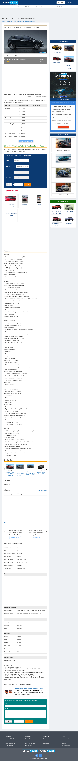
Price (5, 24)
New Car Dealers (61, 7)
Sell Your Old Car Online (63, 99)
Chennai (26, 741)
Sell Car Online (7, 7)
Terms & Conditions (21, 182)
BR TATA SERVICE (36, 528)
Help (63, 739)
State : (7, 172)
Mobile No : (8, 166)
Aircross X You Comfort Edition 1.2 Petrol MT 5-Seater (30, 474)
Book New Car (46, 739)
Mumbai (26, 739)
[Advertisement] (39, 12)
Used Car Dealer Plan (28, 7)
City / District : (9, 178)
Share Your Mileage (42, 490)
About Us (64, 741)
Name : (7, 160)
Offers (11, 24)
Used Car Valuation (10, 745)
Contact (68, 741)
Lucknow (30, 745)
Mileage (16, 24)
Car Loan (8, 741)
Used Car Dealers (40, 7)
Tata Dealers (7, 523)
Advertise (64, 743)
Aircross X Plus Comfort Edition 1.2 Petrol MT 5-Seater (20, 474)
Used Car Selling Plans (11, 739)
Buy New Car (51, 7)
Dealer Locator (46, 743)
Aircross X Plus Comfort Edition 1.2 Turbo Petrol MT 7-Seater (10, 475)
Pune (30, 739)
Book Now (27, 185)
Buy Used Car (17, 7)
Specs (21, 24)
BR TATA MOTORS (15, 528)
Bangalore (27, 743)
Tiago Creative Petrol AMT (41, 473)
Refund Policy (68, 739)
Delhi (26, 745)
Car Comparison (46, 741)
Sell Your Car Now (63, 127)
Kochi (30, 741)
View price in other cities (26, 141)
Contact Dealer (15, 538)
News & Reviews (28, 24)
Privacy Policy (67, 745)
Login (70, 3)
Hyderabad (32, 743)
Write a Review (43, 62)
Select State (61, 3)
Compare (42, 59)
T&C (62, 745)
